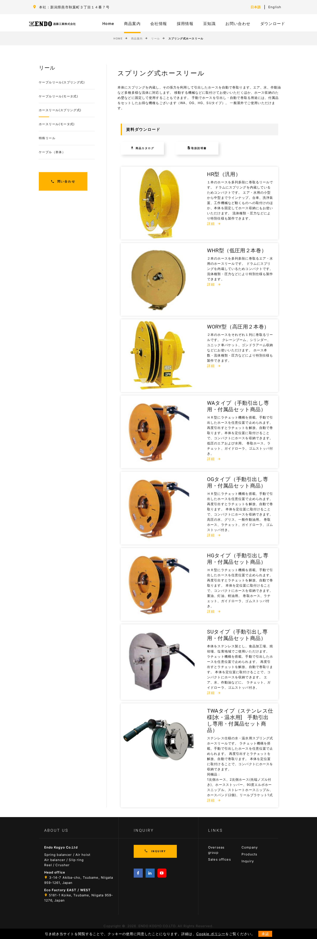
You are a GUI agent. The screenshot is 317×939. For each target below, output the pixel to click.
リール (155, 38)
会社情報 (158, 23)
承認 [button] (265, 934)
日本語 (256, 7)
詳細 (211, 223)
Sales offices (219, 859)
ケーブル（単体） (52, 152)
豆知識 (209, 23)
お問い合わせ (237, 23)
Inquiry (248, 861)
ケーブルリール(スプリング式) (62, 82)
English (274, 7)
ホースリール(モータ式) (57, 124)
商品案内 (132, 23)
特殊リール (47, 138)
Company (250, 847)
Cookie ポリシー (210, 934)
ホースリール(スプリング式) (60, 110)
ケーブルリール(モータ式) (58, 96)
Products (249, 854)
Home (108, 23)
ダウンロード (272, 23)
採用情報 (185, 23)
